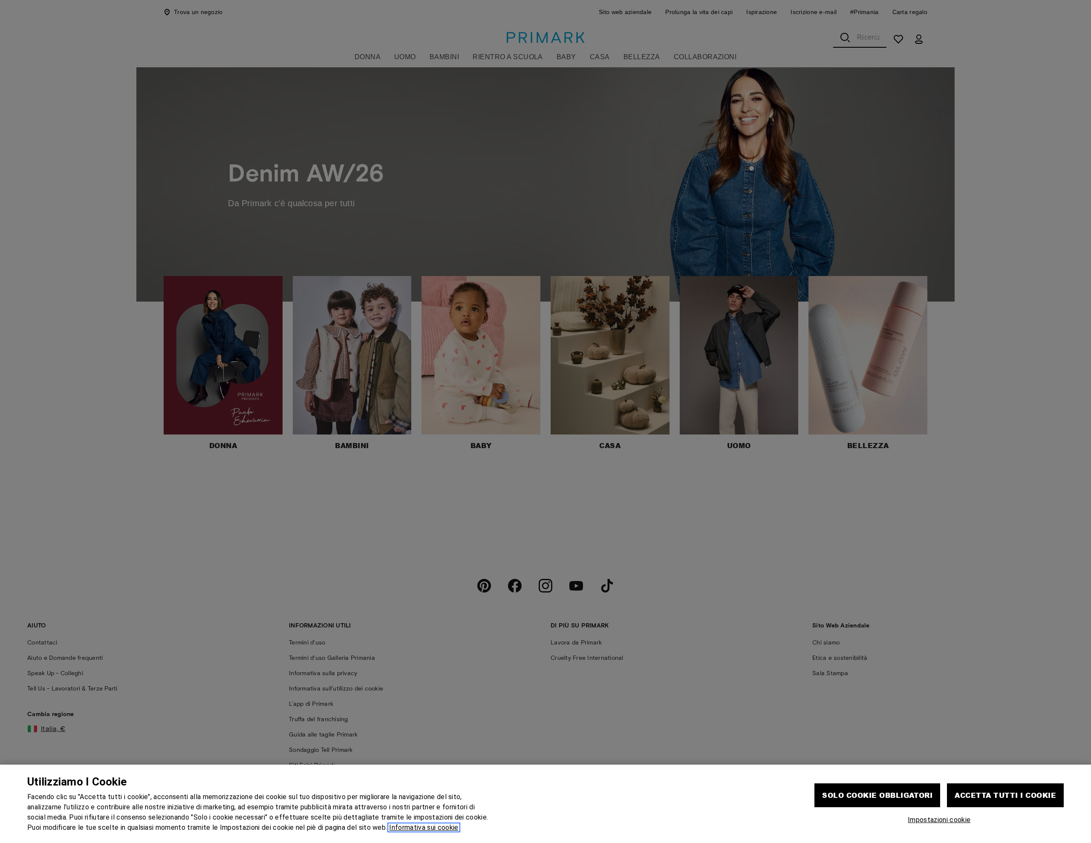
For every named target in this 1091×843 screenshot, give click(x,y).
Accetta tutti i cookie (1005, 795)
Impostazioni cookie (939, 820)
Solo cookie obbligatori (877, 795)
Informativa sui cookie (423, 827)
